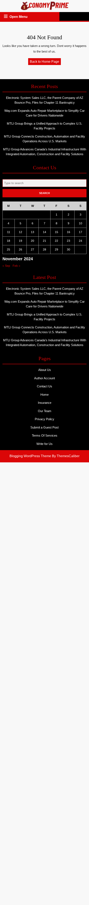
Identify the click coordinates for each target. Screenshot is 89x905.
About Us (44, 370)
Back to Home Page (45, 62)
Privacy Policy (44, 419)
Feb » (16, 265)
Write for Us (44, 444)
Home (44, 394)
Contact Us (44, 386)
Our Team (44, 411)
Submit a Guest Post (44, 427)
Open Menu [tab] (19, 17)
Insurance (44, 402)
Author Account (44, 378)
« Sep (6, 265)
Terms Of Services (44, 435)
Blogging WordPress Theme (30, 456)
